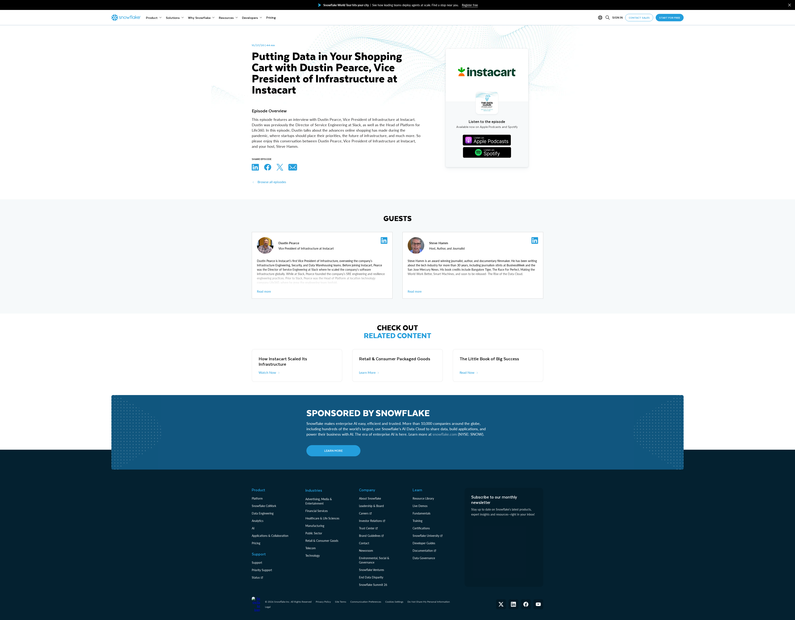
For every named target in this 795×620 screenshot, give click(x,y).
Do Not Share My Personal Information (428, 601)
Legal (268, 606)
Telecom (310, 548)
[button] (789, 5)
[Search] (608, 18)
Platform (257, 498)
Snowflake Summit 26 (373, 584)
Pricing (256, 543)
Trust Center (367, 528)
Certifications (421, 528)
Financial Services (316, 511)
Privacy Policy (323, 601)
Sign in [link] (617, 17)
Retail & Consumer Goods (321, 540)
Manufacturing (314, 525)
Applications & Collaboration (270, 535)
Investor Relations (370, 521)
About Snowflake (370, 498)
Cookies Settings (394, 601)
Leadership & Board (371, 506)
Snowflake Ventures (371, 570)
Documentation (423, 550)
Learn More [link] (367, 372)
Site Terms (340, 601)
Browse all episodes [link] (272, 182)
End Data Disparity (371, 577)
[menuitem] (154, 17)
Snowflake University (426, 535)
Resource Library (423, 498)
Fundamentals (421, 513)
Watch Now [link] (267, 372)
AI (253, 528)
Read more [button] (264, 291)
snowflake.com (444, 434)
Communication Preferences (365, 601)
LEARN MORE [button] (333, 450)
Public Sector (313, 533)
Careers (364, 513)
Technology (312, 555)
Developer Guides (424, 543)
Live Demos (420, 506)
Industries (313, 490)
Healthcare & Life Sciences (322, 518)
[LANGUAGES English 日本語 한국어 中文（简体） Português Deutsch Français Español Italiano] (601, 18)
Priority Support (262, 570)
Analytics (257, 521)
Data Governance (424, 558)
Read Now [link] (467, 372)
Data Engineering (262, 513)
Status (256, 577)
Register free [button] (470, 5)
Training (417, 521)
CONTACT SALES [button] (639, 18)
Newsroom (366, 550)
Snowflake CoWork (264, 506)
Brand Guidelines (370, 535)
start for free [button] (669, 18)
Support (257, 562)
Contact (364, 543)
